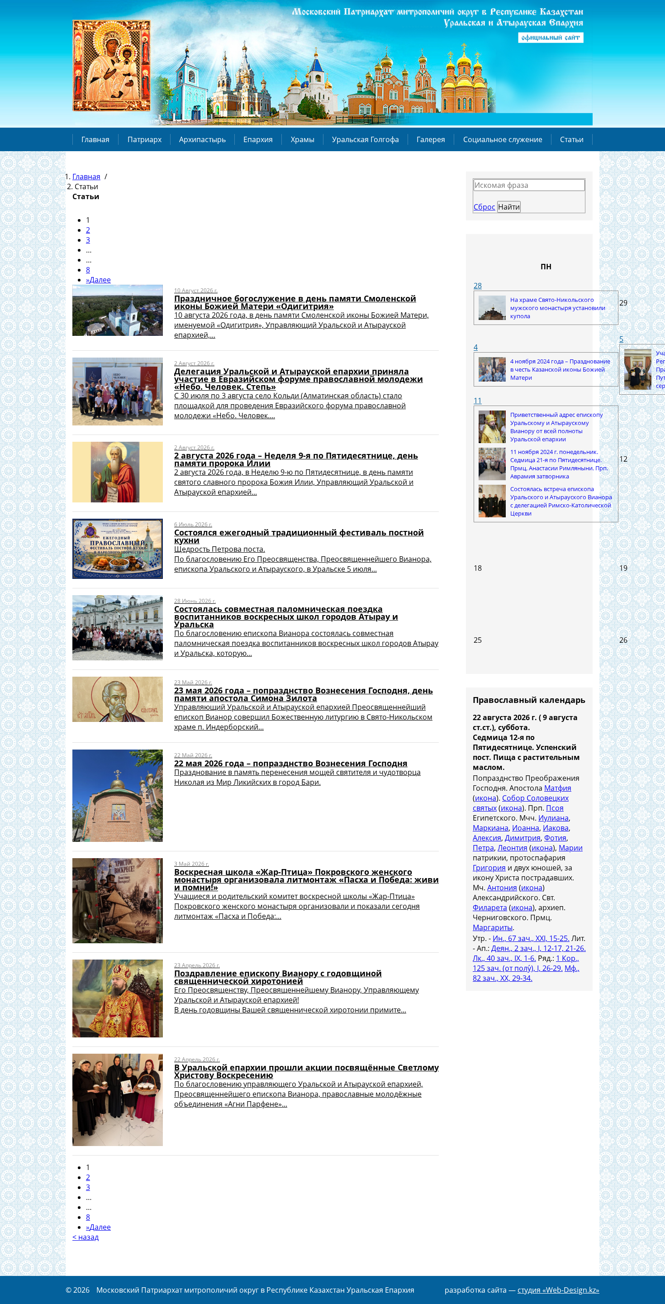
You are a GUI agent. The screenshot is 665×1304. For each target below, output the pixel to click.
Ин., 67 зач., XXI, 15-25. (531, 938)
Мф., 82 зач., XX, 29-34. (526, 973)
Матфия (557, 788)
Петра (483, 848)
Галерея (431, 139)
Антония (502, 888)
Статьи (572, 139)
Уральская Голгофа (365, 139)
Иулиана (553, 818)
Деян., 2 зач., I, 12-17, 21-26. (538, 948)
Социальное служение (502, 139)
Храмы (302, 139)
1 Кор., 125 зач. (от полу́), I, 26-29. (526, 963)
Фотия (555, 838)
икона (485, 798)
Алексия (487, 838)
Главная (95, 139)
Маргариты (493, 927)
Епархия (258, 139)
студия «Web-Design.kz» (558, 1290)
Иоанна (525, 828)
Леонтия (512, 848)
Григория (489, 868)
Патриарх (145, 139)
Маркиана (490, 828)
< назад (85, 1237)
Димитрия (523, 838)
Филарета (490, 907)
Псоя (555, 808)
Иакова (556, 828)
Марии (571, 848)
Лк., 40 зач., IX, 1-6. (504, 958)
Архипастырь (202, 139)
